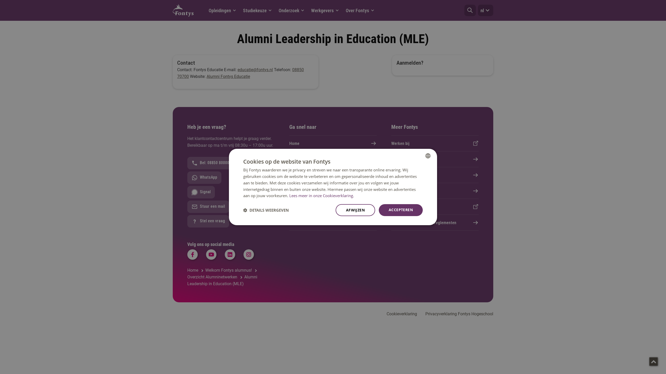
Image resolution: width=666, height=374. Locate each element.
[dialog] (333, 187)
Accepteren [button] (401, 209)
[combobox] (428, 155)
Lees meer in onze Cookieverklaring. (321, 195)
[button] (266, 210)
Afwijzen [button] (355, 210)
